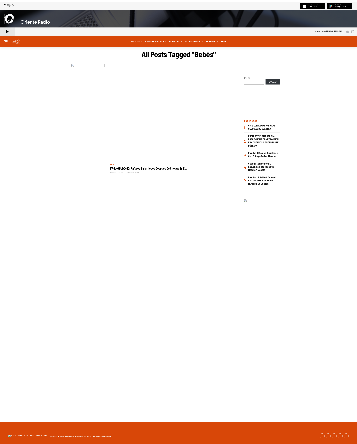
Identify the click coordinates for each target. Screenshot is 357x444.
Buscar (247, 77)
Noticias (135, 41)
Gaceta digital (192, 41)
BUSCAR (273, 81)
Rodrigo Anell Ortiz (117, 172)
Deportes (174, 41)
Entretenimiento (154, 41)
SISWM (108, 436)
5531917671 (88, 436)
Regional (210, 41)
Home (223, 41)
